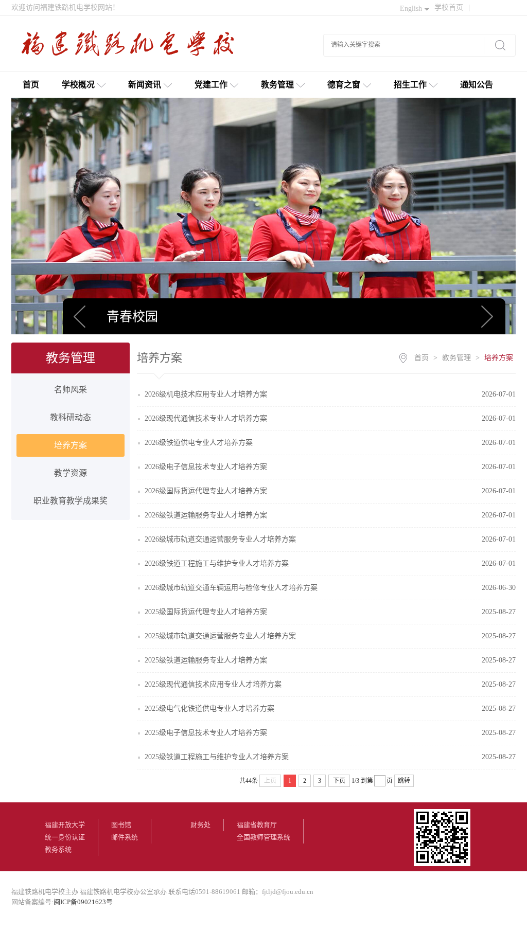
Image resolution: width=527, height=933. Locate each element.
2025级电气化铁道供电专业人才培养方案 (209, 708)
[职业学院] (132, 47)
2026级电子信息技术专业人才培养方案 (206, 467)
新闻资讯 (144, 84)
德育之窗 (343, 84)
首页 (31, 84)
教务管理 (277, 84)
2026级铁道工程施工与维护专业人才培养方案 (217, 563)
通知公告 (476, 84)
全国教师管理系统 (263, 837)
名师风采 (70, 389)
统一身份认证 (65, 837)
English (411, 8)
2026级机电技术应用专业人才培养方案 (206, 394)
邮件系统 (124, 837)
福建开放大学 (65, 825)
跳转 (404, 780)
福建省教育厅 (257, 825)
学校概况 (78, 84)
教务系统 (58, 849)
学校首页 (452, 7)
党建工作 (211, 84)
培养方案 (70, 445)
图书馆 (121, 825)
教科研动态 (70, 417)
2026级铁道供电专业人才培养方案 (199, 442)
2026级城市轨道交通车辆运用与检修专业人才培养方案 (231, 587)
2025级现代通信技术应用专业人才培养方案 (213, 684)
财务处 (200, 825)
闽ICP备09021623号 (83, 902)
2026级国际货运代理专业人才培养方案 (206, 491)
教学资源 (70, 473)
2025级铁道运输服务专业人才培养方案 (206, 660)
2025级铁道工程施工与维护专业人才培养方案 (217, 757)
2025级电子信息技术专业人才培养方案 (206, 733)
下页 (339, 780)
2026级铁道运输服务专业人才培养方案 (206, 515)
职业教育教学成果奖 (70, 500)
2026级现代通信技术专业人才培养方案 (206, 418)
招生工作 (410, 84)
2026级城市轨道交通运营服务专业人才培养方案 (220, 539)
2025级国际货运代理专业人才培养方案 (206, 612)
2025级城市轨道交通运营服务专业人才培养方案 (220, 636)
